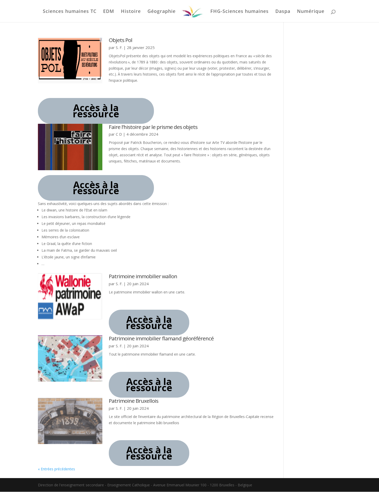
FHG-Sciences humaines (239, 11)
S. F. (119, 47)
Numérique (310, 11)
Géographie (161, 11)
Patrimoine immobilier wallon (143, 276)
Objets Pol (120, 40)
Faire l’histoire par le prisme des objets (153, 126)
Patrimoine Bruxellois (133, 400)
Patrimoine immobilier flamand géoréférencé (161, 338)
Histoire (131, 11)
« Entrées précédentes (56, 468)
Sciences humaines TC (69, 11)
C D (119, 134)
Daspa (282, 11)
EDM (108, 11)
